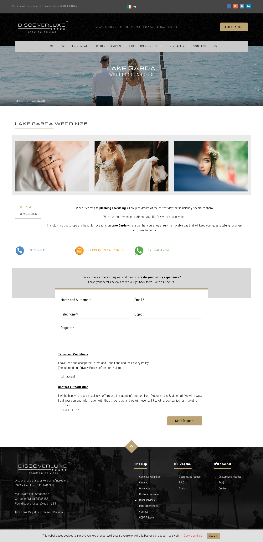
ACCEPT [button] (213, 535)
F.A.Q (181, 482)
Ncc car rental (75, 46)
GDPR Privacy (146, 517)
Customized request (150, 494)
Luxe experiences (143, 46)
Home (50, 46)
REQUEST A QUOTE (234, 27)
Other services (108, 46)
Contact (200, 46)
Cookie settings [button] (193, 535)
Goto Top (131, 446)
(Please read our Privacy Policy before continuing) (89, 368)
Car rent (143, 482)
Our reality (175, 46)
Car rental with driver (150, 476)
